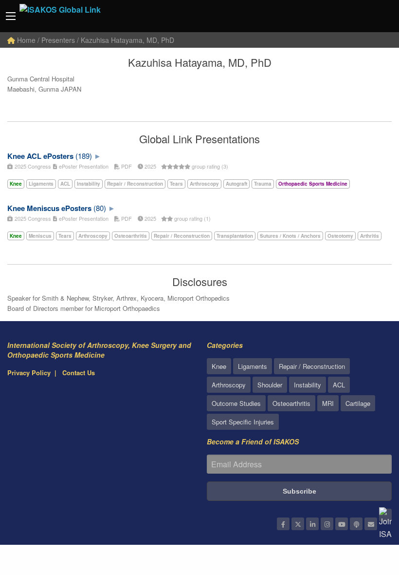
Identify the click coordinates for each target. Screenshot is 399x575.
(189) (83, 156)
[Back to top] (367, 514)
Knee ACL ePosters (40, 156)
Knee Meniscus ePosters (49, 208)
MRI (328, 403)
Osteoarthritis (291, 403)
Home (25, 40)
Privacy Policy (29, 372)
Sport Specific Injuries (243, 421)
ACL (339, 384)
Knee (219, 366)
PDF (126, 166)
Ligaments (252, 366)
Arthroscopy (229, 384)
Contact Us (78, 372)
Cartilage (357, 403)
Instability (307, 384)
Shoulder (269, 384)
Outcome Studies (236, 403)
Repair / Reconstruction (312, 366)
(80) (99, 208)
